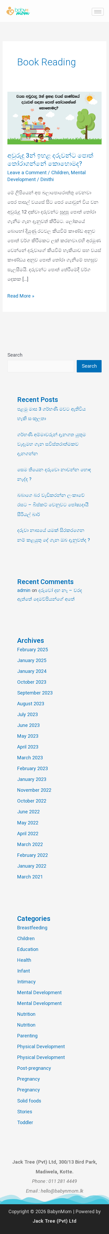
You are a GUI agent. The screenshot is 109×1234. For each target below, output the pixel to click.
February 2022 (32, 855)
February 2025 (32, 649)
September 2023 (35, 693)
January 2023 (31, 779)
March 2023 (30, 757)
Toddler (25, 1122)
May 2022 (27, 822)
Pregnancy (28, 1079)
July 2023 (27, 714)
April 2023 (27, 747)
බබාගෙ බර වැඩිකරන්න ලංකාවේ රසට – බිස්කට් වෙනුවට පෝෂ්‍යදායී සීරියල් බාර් (53, 504)
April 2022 (27, 833)
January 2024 (31, 671)
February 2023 (32, 768)
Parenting (27, 1035)
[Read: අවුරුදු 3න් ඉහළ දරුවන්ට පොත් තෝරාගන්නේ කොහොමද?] (54, 117)
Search (14, 355)
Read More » (20, 295)
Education (27, 949)
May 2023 (27, 736)
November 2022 (34, 790)
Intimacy (26, 981)
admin (23, 590)
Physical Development (41, 1046)
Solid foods (29, 1101)
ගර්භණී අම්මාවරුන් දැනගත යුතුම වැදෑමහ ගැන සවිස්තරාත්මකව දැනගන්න (51, 444)
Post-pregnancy (34, 1068)
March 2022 (30, 844)
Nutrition (26, 1014)
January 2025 (31, 660)
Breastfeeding (32, 927)
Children (60, 172)
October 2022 (31, 801)
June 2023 (28, 725)
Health (24, 960)
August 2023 (30, 703)
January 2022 (31, 866)
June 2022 (28, 811)
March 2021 (30, 877)
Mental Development (39, 992)
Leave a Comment (27, 172)
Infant (23, 971)
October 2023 (31, 682)
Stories (24, 1111)
